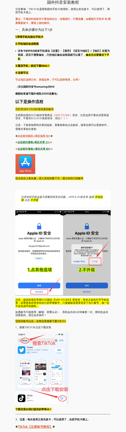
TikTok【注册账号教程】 (35, 426)
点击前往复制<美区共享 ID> (34, 142)
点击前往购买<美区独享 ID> (34, 135)
